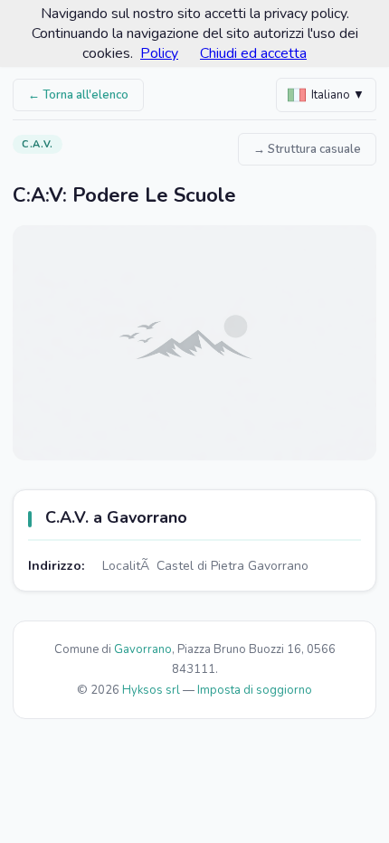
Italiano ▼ (338, 95)
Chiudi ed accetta (253, 53)
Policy (159, 53)
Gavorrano (143, 649)
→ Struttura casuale (307, 149)
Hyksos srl (151, 690)
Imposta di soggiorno (254, 690)
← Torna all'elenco (78, 95)
